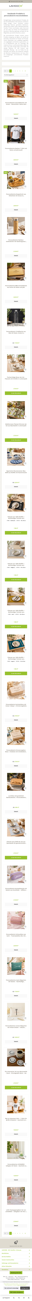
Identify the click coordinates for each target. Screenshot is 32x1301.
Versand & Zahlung (10, 1278)
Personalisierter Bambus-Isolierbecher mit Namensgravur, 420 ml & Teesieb (16, 240)
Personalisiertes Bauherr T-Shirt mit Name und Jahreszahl (16, 149)
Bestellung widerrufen (16, 1272)
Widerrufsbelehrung (20, 1278)
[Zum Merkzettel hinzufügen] (25, 95)
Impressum (11, 1276)
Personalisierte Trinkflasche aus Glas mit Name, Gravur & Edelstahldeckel (16, 332)
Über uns (5, 1276)
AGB (16, 1276)
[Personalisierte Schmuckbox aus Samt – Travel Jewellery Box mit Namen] (16, 920)
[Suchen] (14, 1298)
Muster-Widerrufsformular (14, 1279)
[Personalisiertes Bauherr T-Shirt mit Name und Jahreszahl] (16, 134)
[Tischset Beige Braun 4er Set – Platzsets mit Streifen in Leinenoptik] (16, 363)
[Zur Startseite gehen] (16, 6)
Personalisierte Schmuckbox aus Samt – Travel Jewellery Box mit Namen (16, 935)
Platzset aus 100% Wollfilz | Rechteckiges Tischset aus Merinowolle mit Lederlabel (16, 517)
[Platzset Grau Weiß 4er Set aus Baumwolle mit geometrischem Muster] (16, 827)
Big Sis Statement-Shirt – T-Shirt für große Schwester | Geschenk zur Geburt (16, 1119)
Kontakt (22, 1279)
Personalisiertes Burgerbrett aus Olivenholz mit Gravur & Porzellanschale (16, 194)
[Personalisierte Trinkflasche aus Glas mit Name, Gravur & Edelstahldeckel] (16, 317)
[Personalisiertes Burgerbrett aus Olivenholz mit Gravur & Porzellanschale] (16, 180)
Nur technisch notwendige (11, 1288)
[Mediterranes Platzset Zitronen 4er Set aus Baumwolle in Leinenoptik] (16, 410)
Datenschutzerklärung (23, 1276)
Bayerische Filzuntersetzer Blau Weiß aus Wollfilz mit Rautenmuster (16, 471)
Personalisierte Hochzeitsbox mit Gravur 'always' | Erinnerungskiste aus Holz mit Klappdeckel (16, 705)
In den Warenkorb (16, 393)
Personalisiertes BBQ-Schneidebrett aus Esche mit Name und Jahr (16, 286)
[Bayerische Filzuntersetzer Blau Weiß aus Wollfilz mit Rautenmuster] (16, 457)
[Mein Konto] (29, 1298)
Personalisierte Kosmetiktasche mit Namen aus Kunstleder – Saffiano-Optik (16, 889)
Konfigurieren (25, 1288)
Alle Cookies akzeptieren (16, 1292)
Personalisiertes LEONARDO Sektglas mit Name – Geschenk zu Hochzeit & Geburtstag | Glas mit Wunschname (16, 1165)
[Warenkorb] (18, 1297)
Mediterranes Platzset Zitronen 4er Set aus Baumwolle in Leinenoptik (16, 424)
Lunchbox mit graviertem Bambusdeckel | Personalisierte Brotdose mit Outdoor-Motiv (16, 796)
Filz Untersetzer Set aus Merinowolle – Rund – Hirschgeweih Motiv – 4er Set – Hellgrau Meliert (16, 1072)
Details (16, 118)
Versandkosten (26, 1281)
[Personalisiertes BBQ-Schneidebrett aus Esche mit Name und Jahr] (16, 271)
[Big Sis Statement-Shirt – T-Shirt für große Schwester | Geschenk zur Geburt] (16, 1104)
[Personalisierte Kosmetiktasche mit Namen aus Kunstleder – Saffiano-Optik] (16, 874)
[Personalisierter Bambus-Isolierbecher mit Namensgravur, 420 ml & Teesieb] (16, 226)
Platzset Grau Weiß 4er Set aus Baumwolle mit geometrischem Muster (16, 842)
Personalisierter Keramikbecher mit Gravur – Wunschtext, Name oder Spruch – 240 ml (16, 103)
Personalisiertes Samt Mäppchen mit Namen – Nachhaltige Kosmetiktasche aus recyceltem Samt (16, 980)
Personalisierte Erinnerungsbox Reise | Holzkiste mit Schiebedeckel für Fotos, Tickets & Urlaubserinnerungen (16, 750)
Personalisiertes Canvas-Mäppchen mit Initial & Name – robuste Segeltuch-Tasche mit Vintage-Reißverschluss (16, 1026)
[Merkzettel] (24, 1298)
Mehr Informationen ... (22, 1285)
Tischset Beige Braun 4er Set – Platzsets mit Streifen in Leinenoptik (16, 378)
